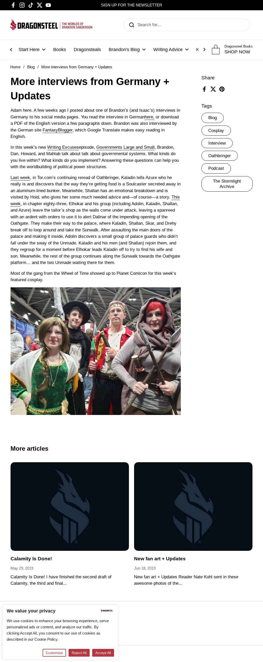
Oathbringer (219, 155)
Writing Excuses (63, 147)
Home (15, 67)
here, (149, 117)
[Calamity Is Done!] (70, 506)
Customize (54, 653)
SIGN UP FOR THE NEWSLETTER (131, 5)
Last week (20, 177)
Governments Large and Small (125, 147)
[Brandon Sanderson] (51, 25)
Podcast (216, 168)
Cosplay (216, 130)
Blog (31, 67)
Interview (217, 143)
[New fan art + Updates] (193, 506)
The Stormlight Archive (227, 184)
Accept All (103, 653)
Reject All (79, 653)
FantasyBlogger (57, 130)
